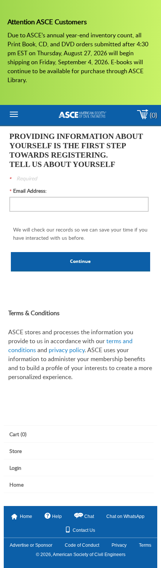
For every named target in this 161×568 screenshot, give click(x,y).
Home (26, 516)
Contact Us (84, 530)
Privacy (119, 545)
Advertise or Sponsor (31, 545)
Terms (145, 545)
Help (57, 516)
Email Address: (30, 190)
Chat (89, 516)
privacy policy (67, 350)
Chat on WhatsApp (125, 516)
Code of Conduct (82, 545)
